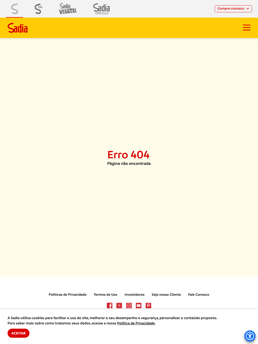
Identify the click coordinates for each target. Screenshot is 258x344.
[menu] (246, 28)
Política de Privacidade (136, 323)
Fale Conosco (198, 295)
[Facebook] (109, 305)
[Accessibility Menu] (249, 335)
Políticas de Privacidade (68, 295)
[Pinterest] (148, 305)
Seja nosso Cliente (166, 295)
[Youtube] (138, 305)
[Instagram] (129, 305)
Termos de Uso (105, 295)
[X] (119, 305)
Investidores (134, 295)
